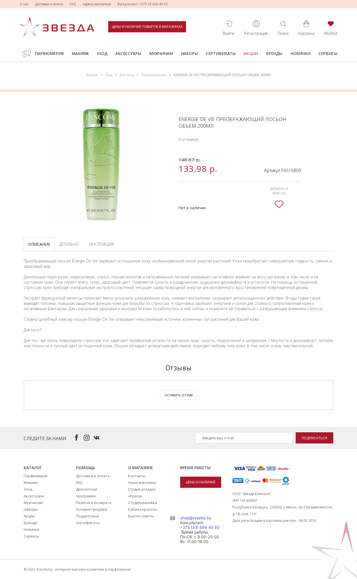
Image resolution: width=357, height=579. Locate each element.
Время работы (195, 467)
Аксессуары (128, 53)
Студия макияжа (142, 502)
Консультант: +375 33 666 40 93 (143, 4)
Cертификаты (221, 53)
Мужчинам (161, 53)
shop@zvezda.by (195, 517)
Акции (251, 53)
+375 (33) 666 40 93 (199, 527)
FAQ (73, 4)
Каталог (92, 75)
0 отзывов (188, 139)
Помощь (85, 467)
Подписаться (314, 438)
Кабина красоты (142, 509)
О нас (24, 4)
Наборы (189, 53)
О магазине (140, 467)
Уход (102, 53)
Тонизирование (154, 75)
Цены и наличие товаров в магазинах (147, 26)
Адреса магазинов (97, 4)
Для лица (126, 75)
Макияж (80, 53)
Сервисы (328, 53)
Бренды (274, 53)
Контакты (137, 475)
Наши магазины (142, 482)
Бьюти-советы (141, 515)
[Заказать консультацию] (26, 54)
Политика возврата (93, 502)
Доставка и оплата (49, 4)
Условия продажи (91, 509)
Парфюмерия (49, 53)
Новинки (300, 53)
